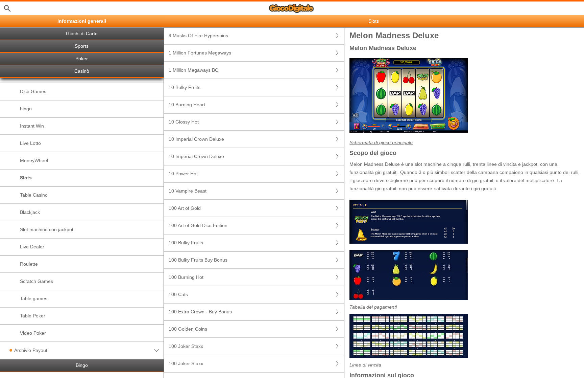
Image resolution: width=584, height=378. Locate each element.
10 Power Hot (183, 173)
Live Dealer (32, 246)
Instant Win (32, 126)
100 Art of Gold (185, 208)
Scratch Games (36, 281)
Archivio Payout (30, 350)
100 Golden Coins (188, 329)
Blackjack (30, 212)
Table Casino (34, 195)
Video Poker (33, 333)
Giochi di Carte (82, 33)
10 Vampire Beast (187, 191)
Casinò (81, 71)
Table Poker (32, 315)
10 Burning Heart (187, 104)
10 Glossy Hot (184, 122)
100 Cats (178, 294)
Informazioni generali (81, 21)
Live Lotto (30, 143)
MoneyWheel (34, 160)
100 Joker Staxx (186, 346)
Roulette (29, 264)
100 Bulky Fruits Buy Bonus (198, 260)
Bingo (82, 365)
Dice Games (33, 91)
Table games (33, 298)
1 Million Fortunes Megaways (200, 52)
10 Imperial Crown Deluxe (196, 139)
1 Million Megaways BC (193, 70)
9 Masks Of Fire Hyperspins (198, 35)
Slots (26, 177)
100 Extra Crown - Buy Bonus (200, 311)
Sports (82, 46)
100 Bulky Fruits (186, 242)
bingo (26, 108)
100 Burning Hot (186, 277)
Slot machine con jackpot (46, 229)
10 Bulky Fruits (184, 87)
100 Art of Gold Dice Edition (198, 225)
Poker (81, 58)
